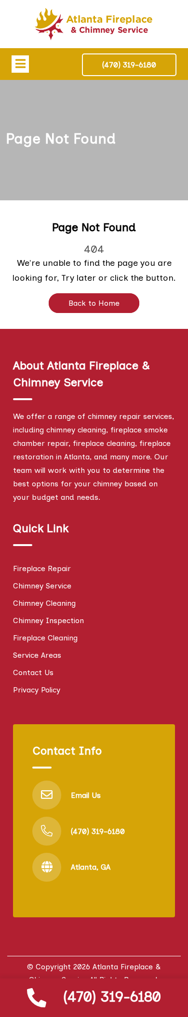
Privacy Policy (36, 689)
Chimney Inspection (48, 620)
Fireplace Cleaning (45, 637)
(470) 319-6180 (112, 996)
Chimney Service (42, 585)
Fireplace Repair (42, 568)
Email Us (86, 795)
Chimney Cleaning (44, 603)
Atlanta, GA (90, 867)
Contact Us (33, 672)
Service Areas (37, 655)
